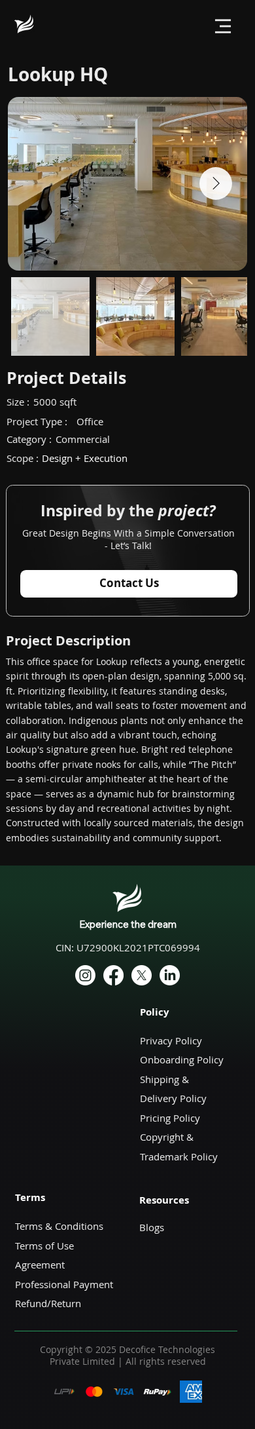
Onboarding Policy (182, 1060)
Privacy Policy (171, 1041)
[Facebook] (113, 975)
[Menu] (223, 26)
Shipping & (166, 1079)
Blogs (151, 1227)
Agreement (40, 1265)
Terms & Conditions (59, 1226)
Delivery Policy (173, 1098)
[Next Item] (215, 183)
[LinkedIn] (170, 975)
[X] (141, 975)
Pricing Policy (170, 1118)
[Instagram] (85, 975)
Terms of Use (45, 1246)
